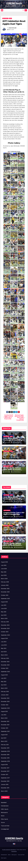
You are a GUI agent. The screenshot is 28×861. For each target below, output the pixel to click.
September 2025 (5, 598)
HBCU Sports (5, 18)
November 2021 (5, 724)
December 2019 (5, 748)
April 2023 (3, 685)
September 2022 (5, 708)
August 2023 (4, 675)
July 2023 (3, 678)
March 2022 (4, 718)
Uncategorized (5, 829)
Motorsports (4, 812)
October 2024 (4, 631)
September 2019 (5, 751)
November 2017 (5, 771)
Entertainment (7, 510)
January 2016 (4, 784)
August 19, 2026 (9, 501)
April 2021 (3, 738)
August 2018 (4, 764)
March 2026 (4, 578)
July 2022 (3, 714)
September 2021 (5, 731)
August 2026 (4, 562)
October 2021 (4, 728)
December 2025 (5, 588)
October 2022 (4, 704)
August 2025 (4, 602)
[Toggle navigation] (26, 10)
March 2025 (4, 618)
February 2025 (5, 621)
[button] (23, 10)
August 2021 (4, 734)
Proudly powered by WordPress (9, 849)
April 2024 (4, 651)
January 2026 (4, 585)
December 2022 (5, 698)
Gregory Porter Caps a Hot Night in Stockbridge (13, 513)
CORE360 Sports (14, 3)
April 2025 (3, 615)
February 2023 (5, 691)
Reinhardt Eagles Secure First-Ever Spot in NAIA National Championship (19, 418)
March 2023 (4, 688)
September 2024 (5, 635)
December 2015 (5, 787)
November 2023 (5, 665)
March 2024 (4, 655)
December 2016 (5, 781)
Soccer (3, 822)
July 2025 (3, 605)
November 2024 (5, 628)
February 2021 (5, 744)
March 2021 (4, 741)
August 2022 (4, 711)
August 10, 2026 (9, 547)
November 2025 (5, 592)
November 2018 (5, 758)
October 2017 (4, 774)
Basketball (3, 802)
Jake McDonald (12, 27)
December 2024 (5, 625)
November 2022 (5, 701)
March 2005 (4, 791)
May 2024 (3, 648)
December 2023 (5, 661)
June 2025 (4, 608)
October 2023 (4, 668)
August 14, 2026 (9, 531)
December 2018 (5, 754)
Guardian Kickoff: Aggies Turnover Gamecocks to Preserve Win (8, 417)
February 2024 (5, 658)
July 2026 (3, 565)
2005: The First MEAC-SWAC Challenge (12, 454)
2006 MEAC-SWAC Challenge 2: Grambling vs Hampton (13, 440)
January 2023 (4, 694)
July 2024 (3, 641)
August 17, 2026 (9, 516)
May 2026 (3, 572)
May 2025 (3, 611)
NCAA (10, 18)
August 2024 (4, 638)
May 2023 (3, 681)
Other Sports (4, 819)
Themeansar (14, 851)
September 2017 (5, 778)
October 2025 (4, 595)
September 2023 (5, 671)
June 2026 (4, 568)
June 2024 (4, 645)
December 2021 (5, 721)
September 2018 (5, 761)
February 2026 (5, 582)
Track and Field (5, 825)
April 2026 (4, 575)
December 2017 (5, 768)
